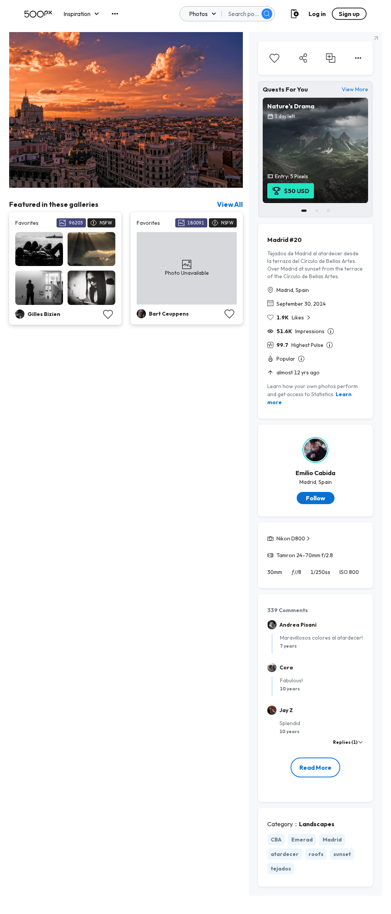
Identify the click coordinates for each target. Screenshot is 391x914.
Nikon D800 (290, 538)
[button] (267, 14)
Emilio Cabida (315, 473)
